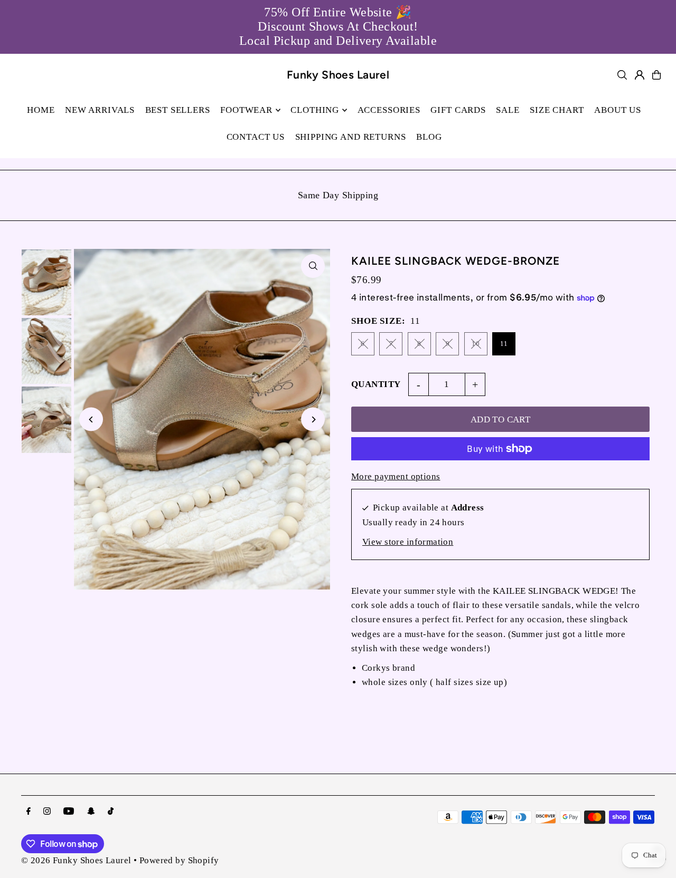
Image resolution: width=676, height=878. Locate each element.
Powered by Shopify (179, 860)
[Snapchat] (91, 811)
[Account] (639, 75)
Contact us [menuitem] (256, 137)
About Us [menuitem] (617, 110)
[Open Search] (622, 75)
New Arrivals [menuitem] (100, 110)
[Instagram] (47, 811)
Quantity (375, 384)
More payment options (395, 476)
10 (476, 344)
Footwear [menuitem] (246, 110)
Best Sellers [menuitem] (177, 110)
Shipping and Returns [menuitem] (350, 137)
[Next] (313, 419)
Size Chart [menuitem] (557, 110)
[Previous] (91, 419)
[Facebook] (28, 811)
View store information (407, 542)
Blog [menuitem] (429, 137)
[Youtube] (68, 811)
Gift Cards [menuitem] (458, 110)
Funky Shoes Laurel (338, 74)
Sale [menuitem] (507, 110)
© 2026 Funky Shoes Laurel (76, 860)
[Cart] (656, 75)
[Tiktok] (111, 811)
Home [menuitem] (40, 110)
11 (504, 344)
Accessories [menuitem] (389, 110)
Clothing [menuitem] (314, 110)
